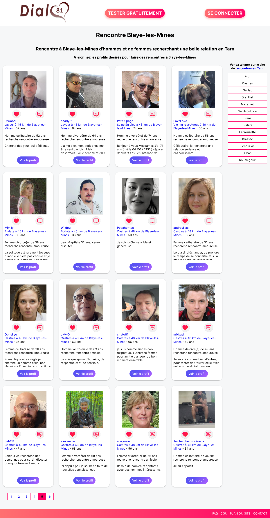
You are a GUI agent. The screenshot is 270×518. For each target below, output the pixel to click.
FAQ (215, 513)
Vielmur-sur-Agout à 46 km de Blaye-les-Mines (194, 126)
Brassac (247, 139)
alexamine (68, 441)
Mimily (9, 227)
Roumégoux (247, 160)
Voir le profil (28, 160)
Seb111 (9, 441)
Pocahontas (125, 227)
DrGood (10, 121)
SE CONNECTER (225, 13)
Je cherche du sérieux (188, 441)
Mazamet (247, 104)
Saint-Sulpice (247, 111)
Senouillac (247, 146)
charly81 (67, 121)
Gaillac (247, 90)
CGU (224, 513)
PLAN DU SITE (240, 513)
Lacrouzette (247, 132)
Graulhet (247, 97)
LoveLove (180, 121)
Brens (247, 118)
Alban (247, 153)
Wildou (66, 227)
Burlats (247, 125)
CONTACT (260, 513)
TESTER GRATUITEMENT (135, 13)
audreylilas (181, 227)
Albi (247, 76)
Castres (247, 83)
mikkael (178, 334)
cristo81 (122, 334)
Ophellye (11, 334)
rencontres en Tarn (250, 68)
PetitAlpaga (125, 121)
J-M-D (65, 334)
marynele (123, 441)
